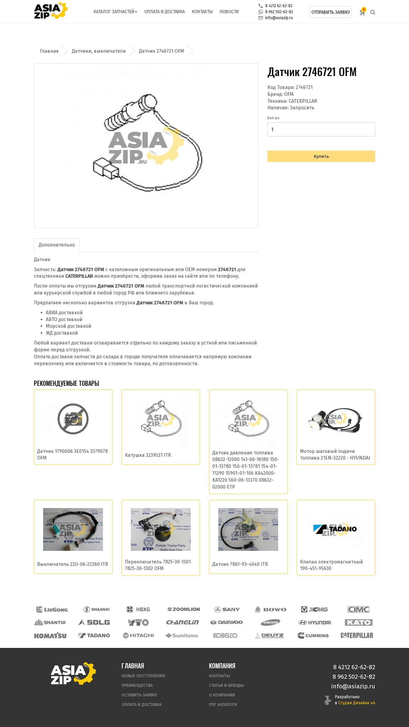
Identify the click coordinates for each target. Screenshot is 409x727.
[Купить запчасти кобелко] (225, 635)
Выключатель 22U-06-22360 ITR (72, 564)
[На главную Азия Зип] (73, 673)
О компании (222, 695)
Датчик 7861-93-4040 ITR (240, 564)
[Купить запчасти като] (359, 622)
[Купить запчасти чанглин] (182, 622)
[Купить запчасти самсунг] (270, 622)
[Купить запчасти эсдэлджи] (94, 622)
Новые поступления (143, 675)
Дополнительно (57, 245)
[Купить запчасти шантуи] (50, 622)
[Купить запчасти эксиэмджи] (315, 609)
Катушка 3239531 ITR (148, 455)
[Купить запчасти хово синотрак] (271, 609)
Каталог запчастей (114, 11)
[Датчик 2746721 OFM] (146, 145)
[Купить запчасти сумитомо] (182, 635)
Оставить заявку (139, 695)
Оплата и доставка (164, 11)
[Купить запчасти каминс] (313, 635)
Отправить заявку (330, 12)
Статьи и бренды (226, 685)
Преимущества (137, 685)
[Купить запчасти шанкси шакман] (96, 609)
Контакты (202, 11)
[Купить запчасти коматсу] (50, 635)
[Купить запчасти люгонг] (52, 609)
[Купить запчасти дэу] (226, 622)
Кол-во (273, 118)
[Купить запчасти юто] (138, 622)
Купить (321, 156)
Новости (229, 11)
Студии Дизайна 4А (356, 702)
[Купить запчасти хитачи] (138, 635)
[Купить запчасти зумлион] (184, 609)
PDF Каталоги (223, 704)
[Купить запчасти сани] (227, 609)
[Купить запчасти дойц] (269, 635)
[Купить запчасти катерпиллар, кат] (357, 635)
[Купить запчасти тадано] (94, 635)
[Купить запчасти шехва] (139, 609)
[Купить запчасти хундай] (315, 622)
